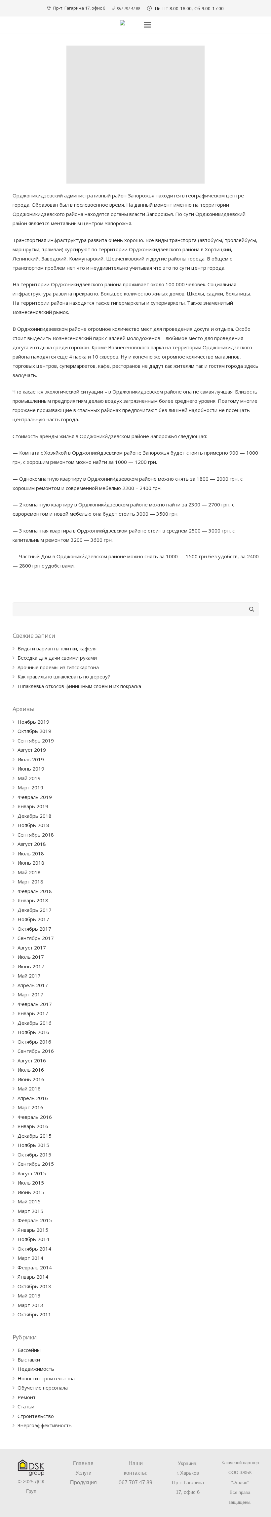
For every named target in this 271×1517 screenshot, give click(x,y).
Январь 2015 (33, 1229)
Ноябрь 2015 (33, 1145)
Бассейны (29, 1350)
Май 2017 (29, 975)
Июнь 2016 (31, 1079)
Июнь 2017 (31, 966)
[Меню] (147, 25)
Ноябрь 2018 (33, 825)
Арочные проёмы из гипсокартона (58, 667)
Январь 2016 (33, 1126)
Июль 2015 (31, 1182)
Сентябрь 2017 (36, 938)
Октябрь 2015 (34, 1154)
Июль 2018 (31, 853)
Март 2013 (30, 1305)
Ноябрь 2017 (33, 919)
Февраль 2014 (35, 1267)
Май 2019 (29, 778)
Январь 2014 (33, 1276)
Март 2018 (30, 881)
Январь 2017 (33, 1013)
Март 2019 (30, 787)
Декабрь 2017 (35, 910)
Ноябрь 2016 (33, 1032)
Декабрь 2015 (35, 1135)
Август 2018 (32, 844)
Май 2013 (29, 1295)
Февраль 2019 (35, 797)
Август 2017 (32, 947)
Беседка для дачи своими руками (57, 657)
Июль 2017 (31, 956)
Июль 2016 (31, 1069)
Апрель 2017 (33, 985)
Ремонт (27, 1397)
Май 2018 (29, 872)
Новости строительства (46, 1378)
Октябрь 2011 (34, 1314)
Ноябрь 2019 (33, 721)
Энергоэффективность (45, 1425)
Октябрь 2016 (34, 1041)
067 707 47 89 (135, 1482)
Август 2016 (32, 1060)
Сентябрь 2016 (36, 1051)
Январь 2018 (33, 900)
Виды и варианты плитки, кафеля (57, 648)
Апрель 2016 (33, 1098)
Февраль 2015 (35, 1220)
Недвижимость (36, 1368)
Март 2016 (30, 1107)
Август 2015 (32, 1173)
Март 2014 (30, 1258)
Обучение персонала (43, 1387)
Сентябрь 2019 (36, 740)
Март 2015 (30, 1211)
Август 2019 (32, 749)
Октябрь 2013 (34, 1286)
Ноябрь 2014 (33, 1239)
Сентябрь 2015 (36, 1163)
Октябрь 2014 (34, 1248)
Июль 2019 (31, 759)
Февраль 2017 (35, 1004)
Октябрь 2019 (34, 731)
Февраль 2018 (35, 891)
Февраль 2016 (35, 1117)
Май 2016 (29, 1088)
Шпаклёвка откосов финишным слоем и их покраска (79, 686)
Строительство (36, 1416)
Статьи (26, 1406)
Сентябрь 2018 (36, 834)
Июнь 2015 (31, 1192)
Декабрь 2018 (35, 815)
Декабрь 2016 (35, 1022)
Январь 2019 (33, 806)
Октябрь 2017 (34, 928)
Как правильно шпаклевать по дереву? (64, 676)
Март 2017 (30, 994)
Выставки (29, 1359)
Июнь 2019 (31, 768)
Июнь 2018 (31, 862)
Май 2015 (29, 1201)
